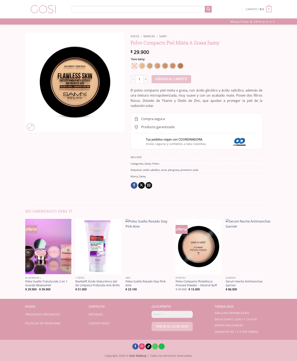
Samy (163, 36)
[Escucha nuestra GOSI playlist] (162, 346)
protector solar (189, 170)
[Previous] (25, 258)
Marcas (149, 36)
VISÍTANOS (95, 314)
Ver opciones (48, 269)
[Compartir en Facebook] (134, 185)
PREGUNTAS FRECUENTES (42, 314)
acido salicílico (151, 170)
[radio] (134, 66)
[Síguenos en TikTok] (148, 346)
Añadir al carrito (171, 79)
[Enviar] (208, 9)
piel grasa (173, 170)
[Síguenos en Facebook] (135, 346)
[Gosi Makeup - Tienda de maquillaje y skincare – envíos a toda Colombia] (45, 9)
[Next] (272, 258)
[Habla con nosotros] (155, 346)
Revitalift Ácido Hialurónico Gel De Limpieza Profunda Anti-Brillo (97, 283)
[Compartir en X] (141, 185)
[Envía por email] (148, 185)
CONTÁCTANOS (99, 323)
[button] (259, 9)
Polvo (155, 163)
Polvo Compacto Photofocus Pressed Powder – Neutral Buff (196, 283)
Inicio (135, 36)
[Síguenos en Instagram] (142, 346)
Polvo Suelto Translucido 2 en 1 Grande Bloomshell (46, 283)
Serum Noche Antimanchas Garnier (244, 283)
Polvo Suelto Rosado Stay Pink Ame (145, 283)
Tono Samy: (138, 59)
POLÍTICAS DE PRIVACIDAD (42, 323)
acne (164, 170)
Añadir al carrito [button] (98, 269)
